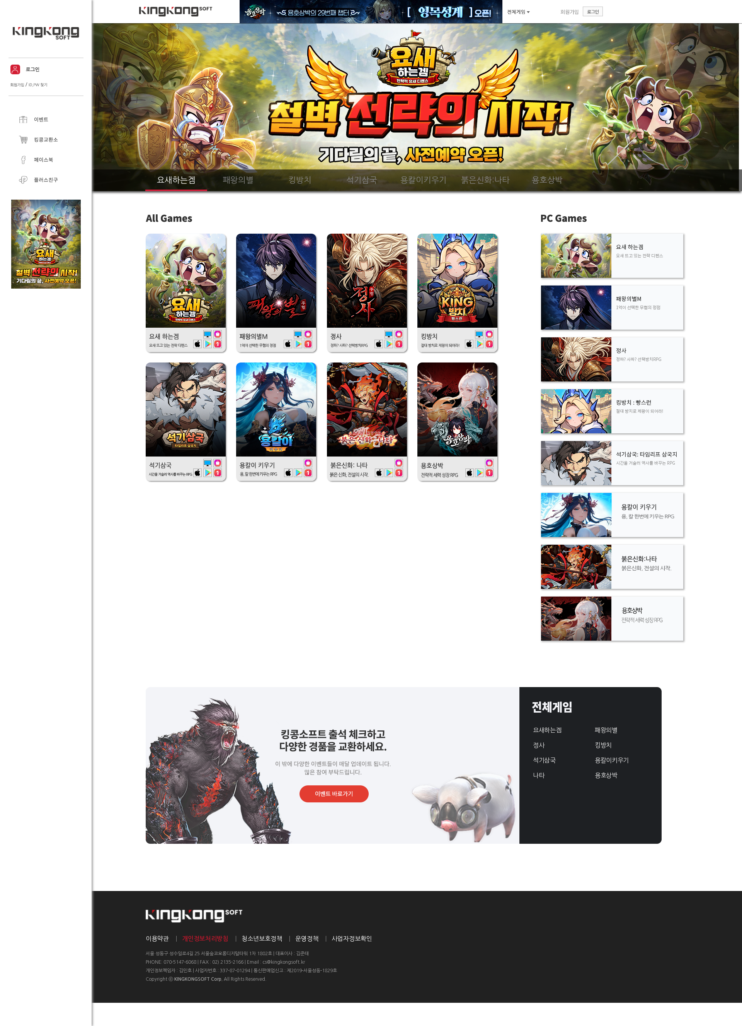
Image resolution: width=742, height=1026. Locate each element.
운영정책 (306, 938)
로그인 (593, 11)
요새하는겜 (547, 730)
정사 (538, 745)
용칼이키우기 (612, 760)
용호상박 (606, 775)
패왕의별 (606, 730)
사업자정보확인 (352, 938)
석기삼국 (544, 760)
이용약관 (157, 938)
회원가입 (569, 11)
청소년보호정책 (262, 938)
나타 (538, 775)
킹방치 (603, 745)
